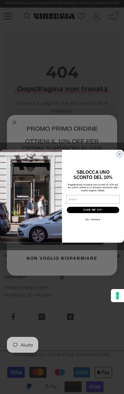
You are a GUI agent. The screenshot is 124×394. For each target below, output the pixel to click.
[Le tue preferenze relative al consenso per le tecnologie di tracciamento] (117, 295)
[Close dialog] (120, 154)
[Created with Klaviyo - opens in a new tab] (62, 243)
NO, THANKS (93, 219)
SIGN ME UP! (93, 210)
